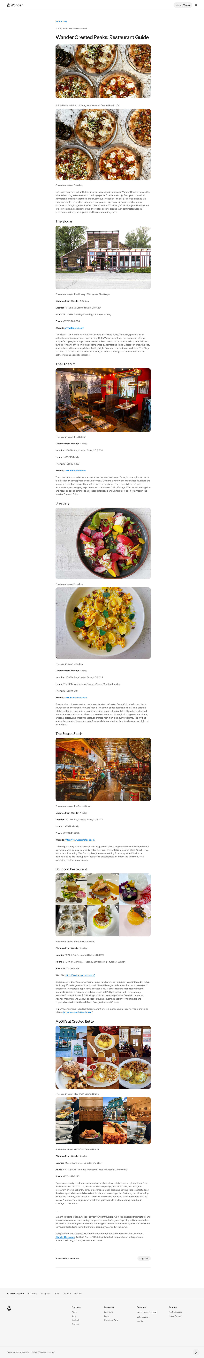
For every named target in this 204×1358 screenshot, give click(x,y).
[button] (75, 1320)
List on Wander (183, 5)
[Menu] (196, 5)
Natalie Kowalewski (78, 28)
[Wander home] (15, 5)
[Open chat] (196, 1352)
